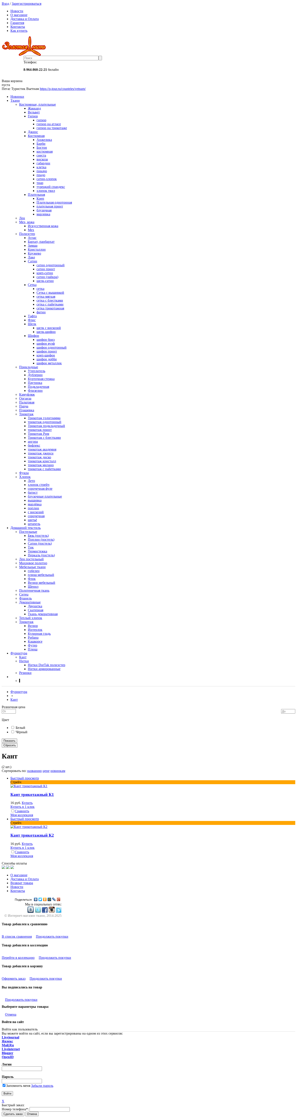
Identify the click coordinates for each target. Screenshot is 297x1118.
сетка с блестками (50, 300)
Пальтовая (26, 402)
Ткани (15, 100)
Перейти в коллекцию (18, 957)
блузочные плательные (45, 496)
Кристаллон (37, 249)
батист (33, 492)
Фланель (25, 598)
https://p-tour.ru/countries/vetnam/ (63, 89)
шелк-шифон (46, 332)
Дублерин (35, 375)
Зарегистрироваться (26, 3)
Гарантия (17, 23)
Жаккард (34, 108)
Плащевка (26, 410)
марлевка (43, 214)
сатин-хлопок (47, 179)
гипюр (41, 120)
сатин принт (46, 269)
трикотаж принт (40, 430)
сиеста (41, 155)
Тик (31, 547)
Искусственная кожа (43, 226)
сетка (40, 288)
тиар (40, 183)
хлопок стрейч (38, 484)
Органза (25, 398)
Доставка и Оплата (24, 19)
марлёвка (35, 504)
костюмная (45, 151)
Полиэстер (27, 234)
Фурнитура (18, 653)
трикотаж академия (42, 449)
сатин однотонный (51, 265)
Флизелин (35, 390)
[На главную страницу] (148, 46)
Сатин (32, 261)
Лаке (31, 257)
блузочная (44, 210)
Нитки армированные (44, 669)
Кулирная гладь (39, 633)
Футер (32, 645)
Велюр (33, 626)
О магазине (18, 15)
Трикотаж (26, 414)
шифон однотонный (52, 347)
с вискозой (36, 512)
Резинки (25, 673)
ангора (33, 441)
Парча (23, 406)
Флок (32, 579)
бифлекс (34, 445)
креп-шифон (46, 355)
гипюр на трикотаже (52, 128)
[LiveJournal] (54, 899)
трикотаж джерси (40, 453)
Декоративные (30, 602)
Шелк (32, 324)
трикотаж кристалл (42, 461)
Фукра (24, 473)
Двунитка (35, 606)
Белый (20, 728)
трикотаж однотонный (44, 422)
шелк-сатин (45, 281)
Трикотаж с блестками (44, 437)
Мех (31, 230)
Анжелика (44, 140)
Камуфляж (27, 394)
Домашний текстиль (25, 528)
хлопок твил (46, 191)
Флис (32, 320)
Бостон (42, 147)
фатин (41, 312)
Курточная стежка (41, 379)
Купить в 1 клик (22, 807)
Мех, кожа (26, 222)
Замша (32, 245)
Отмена (10, 1014)
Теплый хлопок (30, 618)
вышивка (35, 500)
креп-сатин (45, 273)
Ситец (23, 594)
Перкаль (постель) (41, 555)
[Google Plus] (58, 899)
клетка (41, 167)
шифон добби (47, 359)
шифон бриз (46, 339)
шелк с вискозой (49, 328)
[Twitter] (40, 899)
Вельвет (34, 112)
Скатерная (35, 610)
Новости (16, 11)
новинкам (57, 771)
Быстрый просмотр (24, 778)
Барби (41, 143)
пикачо (42, 171)
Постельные (28, 532)
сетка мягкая (46, 296)
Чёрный (21, 732)
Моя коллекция (21, 815)
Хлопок (25, 477)
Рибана (33, 637)
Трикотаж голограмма (44, 418)
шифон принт (47, 351)
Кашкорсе (35, 641)
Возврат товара (21, 883)
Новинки (17, 96)
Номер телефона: (15, 1109)
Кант (23, 657)
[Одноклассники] (45, 899)
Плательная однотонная (54, 202)
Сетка (32, 285)
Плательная (36, 194)
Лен (22, 218)
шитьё (32, 520)
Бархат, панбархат (41, 241)
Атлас (32, 238)
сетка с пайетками (50, 304)
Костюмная (36, 136)
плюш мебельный (41, 575)
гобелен (34, 571)
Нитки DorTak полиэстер (46, 665)
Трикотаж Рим (38, 434)
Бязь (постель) (38, 535)
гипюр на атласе (49, 124)
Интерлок (35, 630)
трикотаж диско (39, 457)
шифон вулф (46, 343)
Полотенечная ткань (34, 590)
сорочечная (36, 516)
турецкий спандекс (51, 187)
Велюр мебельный (41, 582)
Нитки (24, 661)
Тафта (32, 316)
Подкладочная (38, 386)
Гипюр (33, 116)
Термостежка (37, 551)
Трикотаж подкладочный (46, 426)
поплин (33, 508)
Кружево (34, 253)
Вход (5, 3)
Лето (31, 481)
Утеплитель (36, 371)
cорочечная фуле (40, 488)
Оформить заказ (13, 978)
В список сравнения (17, 936)
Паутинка (35, 383)
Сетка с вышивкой (50, 292)
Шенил (33, 586)
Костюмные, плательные (37, 104)
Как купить (18, 30)
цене (46, 771)
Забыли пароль (42, 1086)
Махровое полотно (33, 563)
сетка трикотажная (50, 308)
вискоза (42, 159)
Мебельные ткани (32, 567)
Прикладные (28, 367)
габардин (43, 163)
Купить (27, 803)
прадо (41, 175)
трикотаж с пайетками (44, 469)
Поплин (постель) (41, 539)
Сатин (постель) (40, 543)
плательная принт (50, 206)
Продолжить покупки (52, 936)
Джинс (33, 132)
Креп (40, 198)
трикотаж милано (41, 465)
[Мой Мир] (49, 899)
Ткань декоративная (43, 614)
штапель (34, 524)
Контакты (17, 27)
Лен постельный (31, 559)
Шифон (33, 336)
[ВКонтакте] (35, 899)
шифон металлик (49, 363)
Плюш (32, 649)
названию (34, 771)
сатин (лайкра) (47, 277)
